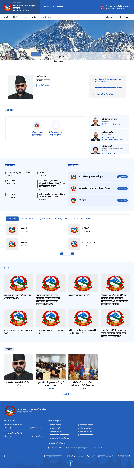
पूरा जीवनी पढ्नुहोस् (44, 85)
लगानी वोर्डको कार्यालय (86, 435)
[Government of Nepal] (7, 7)
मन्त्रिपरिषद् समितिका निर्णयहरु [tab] (83, 218)
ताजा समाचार (73, 165)
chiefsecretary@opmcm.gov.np (114, 124)
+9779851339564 (109, 153)
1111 (125, 456)
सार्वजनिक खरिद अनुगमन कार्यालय (59, 435)
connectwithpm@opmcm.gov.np (77, 448)
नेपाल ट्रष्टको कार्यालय (56, 431)
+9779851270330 (109, 137)
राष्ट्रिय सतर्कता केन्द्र (85, 428)
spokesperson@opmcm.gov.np (113, 139)
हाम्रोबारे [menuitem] (5, 17)
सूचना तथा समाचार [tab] (44, 218)
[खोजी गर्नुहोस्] (121, 17)
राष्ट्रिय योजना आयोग (55, 428)
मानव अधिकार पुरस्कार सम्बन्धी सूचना (19, 172)
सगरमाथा (59, 56)
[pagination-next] (72, 253)
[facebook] (4, 456)
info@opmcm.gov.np (76, 456)
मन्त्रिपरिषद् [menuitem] (15, 17)
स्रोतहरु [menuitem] (25, 17)
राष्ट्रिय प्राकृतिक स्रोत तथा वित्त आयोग (60, 438)
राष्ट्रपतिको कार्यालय (55, 425)
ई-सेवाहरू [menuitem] (35, 17)
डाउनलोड (123, 177)
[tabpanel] (67, 240)
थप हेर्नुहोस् (67, 394)
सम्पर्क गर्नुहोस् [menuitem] (47, 17)
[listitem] (36, 128)
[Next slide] (38, 54)
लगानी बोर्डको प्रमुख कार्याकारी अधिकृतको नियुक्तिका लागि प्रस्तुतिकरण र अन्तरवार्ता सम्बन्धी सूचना (52, 183)
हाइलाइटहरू (10, 165)
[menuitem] (23, 428)
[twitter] (8, 456)
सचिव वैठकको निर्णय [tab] (28, 218)
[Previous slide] (33, 54)
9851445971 (99, 448)
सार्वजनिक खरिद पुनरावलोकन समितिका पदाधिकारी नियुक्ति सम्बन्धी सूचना (52, 195)
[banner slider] (67, 40)
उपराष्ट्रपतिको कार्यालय (86, 425)
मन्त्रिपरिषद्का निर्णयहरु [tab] (62, 218)
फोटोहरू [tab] (9, 349)
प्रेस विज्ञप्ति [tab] (14, 218)
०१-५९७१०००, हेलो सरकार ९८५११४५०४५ (101, 456)
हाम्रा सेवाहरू (10, 110)
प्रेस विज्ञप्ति (60, 7)
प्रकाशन (7, 268)
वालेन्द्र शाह (41, 76)
